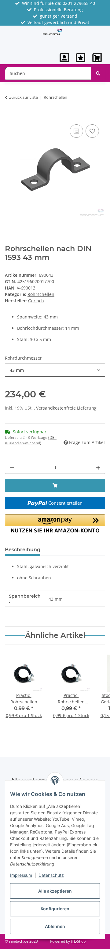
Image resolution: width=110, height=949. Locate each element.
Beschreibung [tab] (22, 550)
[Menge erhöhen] (98, 467)
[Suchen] (98, 73)
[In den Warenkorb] (10, 116)
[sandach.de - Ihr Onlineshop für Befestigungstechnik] (53, 31)
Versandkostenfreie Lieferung (66, 408)
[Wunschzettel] (80, 58)
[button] (64, 58)
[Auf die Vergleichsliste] (76, 131)
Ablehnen (55, 926)
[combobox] (55, 370)
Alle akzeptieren (55, 891)
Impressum (21, 875)
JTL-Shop (78, 941)
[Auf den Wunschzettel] (92, 131)
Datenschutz (51, 875)
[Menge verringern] (12, 467)
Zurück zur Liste (23, 97)
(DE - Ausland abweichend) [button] (31, 440)
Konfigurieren (55, 908)
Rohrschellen (41, 294)
